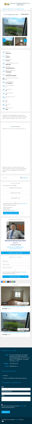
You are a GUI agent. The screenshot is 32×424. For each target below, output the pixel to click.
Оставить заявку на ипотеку (11, 213)
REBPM (16, 419)
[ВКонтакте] (2, 282)
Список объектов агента (15, 248)
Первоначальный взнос (15, 187)
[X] (8, 282)
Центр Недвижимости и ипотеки (20, 4)
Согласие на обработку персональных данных (15, 378)
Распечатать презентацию (15, 252)
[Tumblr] (14, 282)
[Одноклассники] (4, 282)
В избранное (25, 177)
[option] (14, 27)
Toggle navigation (2, 4)
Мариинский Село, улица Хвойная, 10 (15, 306)
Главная (4, 9)
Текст (2, 395)
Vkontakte (2, 421)
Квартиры (10, 9)
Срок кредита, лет (15, 198)
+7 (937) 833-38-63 (15, 245)
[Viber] (10, 282)
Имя (2, 387)
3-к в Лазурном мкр (19, 9)
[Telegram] (6, 282)
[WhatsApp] (12, 282)
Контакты (5, 375)
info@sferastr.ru (13, 366)
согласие (23, 203)
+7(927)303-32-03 (13, 363)
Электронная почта (6, 391)
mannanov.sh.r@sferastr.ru (15, 247)
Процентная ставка (15, 193)
